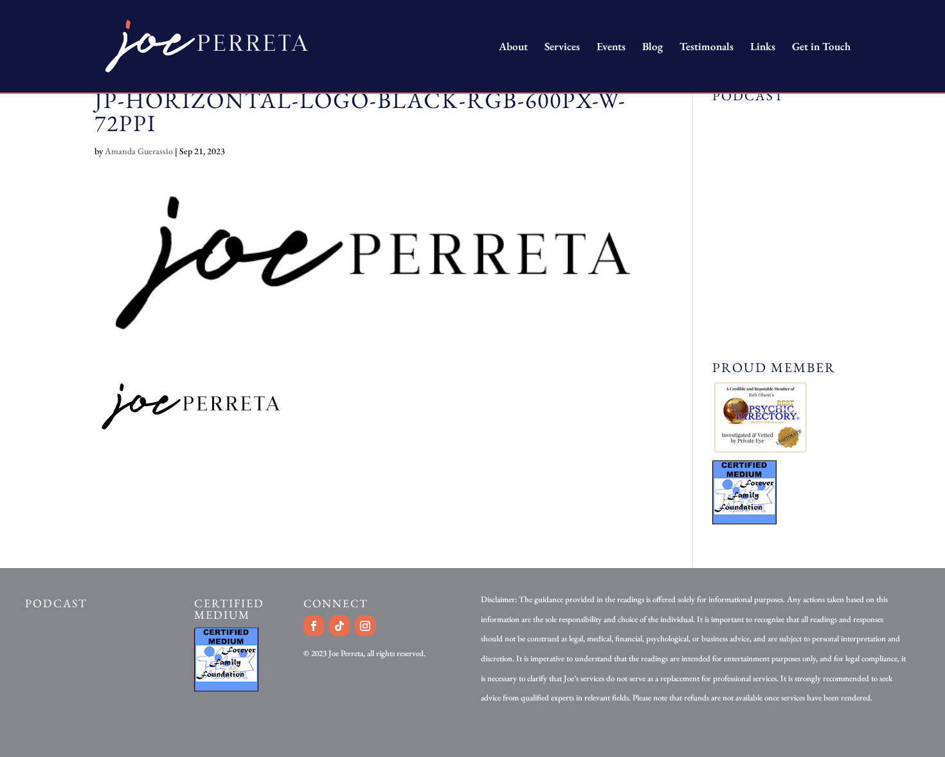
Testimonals (707, 47)
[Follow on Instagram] (365, 626)
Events (611, 47)
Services (562, 47)
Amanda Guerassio (139, 151)
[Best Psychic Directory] (760, 450)
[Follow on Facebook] (313, 626)
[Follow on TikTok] (339, 626)
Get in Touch (821, 47)
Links (762, 47)
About (513, 47)
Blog (652, 47)
